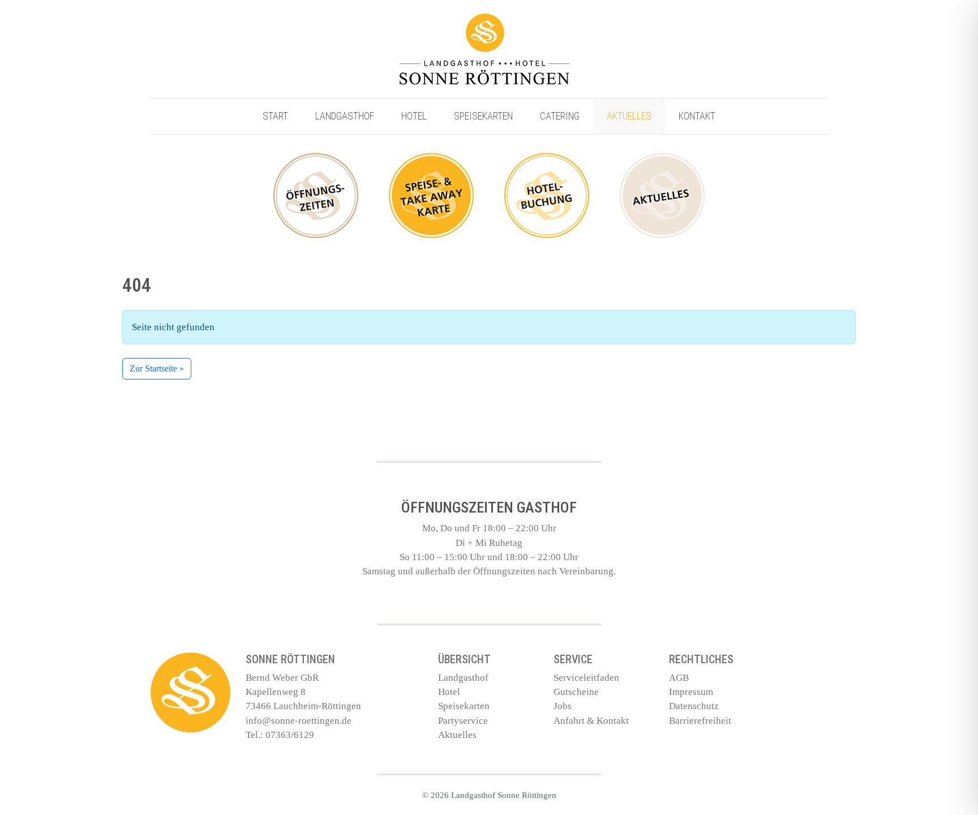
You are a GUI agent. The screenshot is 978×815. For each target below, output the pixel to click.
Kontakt (697, 116)
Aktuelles (629, 116)
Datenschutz (694, 706)
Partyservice (463, 720)
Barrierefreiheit (700, 720)
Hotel (414, 116)
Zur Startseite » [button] (157, 368)
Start (275, 116)
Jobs (563, 706)
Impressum (691, 691)
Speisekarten (483, 116)
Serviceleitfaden (586, 677)
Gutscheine (576, 691)
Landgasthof (344, 116)
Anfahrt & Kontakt (591, 720)
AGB (679, 677)
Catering (560, 116)
